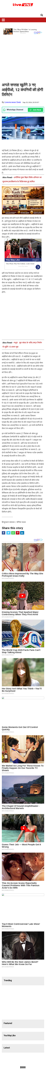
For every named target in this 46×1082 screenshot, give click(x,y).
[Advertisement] (23, 57)
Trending (8, 980)
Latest (7, 1047)
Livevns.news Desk (13, 102)
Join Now (36, 110)
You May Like (9, 1035)
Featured (8, 1023)
